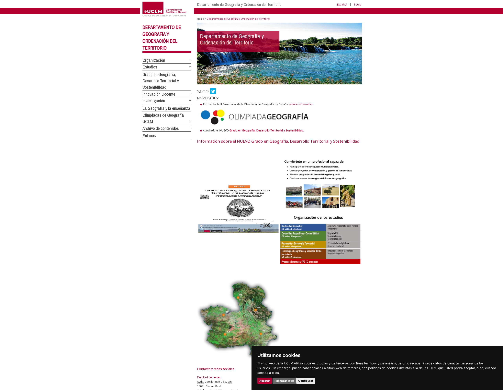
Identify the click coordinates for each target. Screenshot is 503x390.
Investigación (153, 101)
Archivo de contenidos (160, 128)
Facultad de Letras (209, 377)
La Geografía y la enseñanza (166, 108)
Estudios (149, 67)
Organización (153, 60)
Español (342, 4)
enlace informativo (301, 104)
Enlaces (149, 136)
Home (200, 18)
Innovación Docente (158, 94)
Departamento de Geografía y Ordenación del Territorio (239, 4)
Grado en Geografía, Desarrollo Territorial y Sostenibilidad (160, 80)
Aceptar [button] (264, 380)
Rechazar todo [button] (284, 380)
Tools (357, 4)
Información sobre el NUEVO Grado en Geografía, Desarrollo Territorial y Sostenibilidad (278, 141)
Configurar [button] (305, 380)
